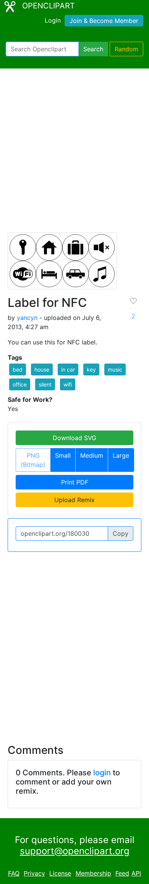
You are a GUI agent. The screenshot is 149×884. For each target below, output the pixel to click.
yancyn (27, 317)
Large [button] (121, 455)
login (102, 772)
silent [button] (45, 384)
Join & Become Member (104, 20)
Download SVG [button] (74, 438)
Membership (93, 873)
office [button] (20, 384)
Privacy (34, 873)
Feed (122, 873)
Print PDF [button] (74, 482)
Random (126, 49)
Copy (120, 533)
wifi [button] (67, 384)
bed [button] (18, 369)
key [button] (91, 369)
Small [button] (63, 455)
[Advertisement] (74, 153)
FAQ (13, 873)
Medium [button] (91, 455)
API (136, 873)
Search (93, 49)
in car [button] (68, 369)
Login (53, 20)
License (60, 873)
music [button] (115, 369)
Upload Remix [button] (74, 500)
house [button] (41, 369)
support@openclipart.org (75, 850)
